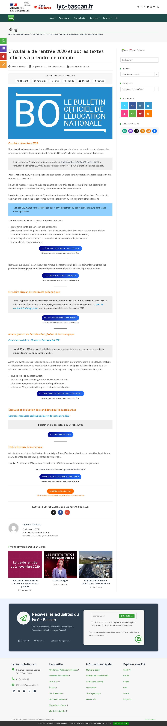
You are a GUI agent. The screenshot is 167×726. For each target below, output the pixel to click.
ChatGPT (24, 81)
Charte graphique (93, 693)
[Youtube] (140, 113)
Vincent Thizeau (19, 66)
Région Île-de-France (57, 705)
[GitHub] (132, 113)
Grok (57, 81)
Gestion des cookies (94, 681)
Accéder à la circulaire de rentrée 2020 (60, 248)
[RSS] (148, 113)
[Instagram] (140, 105)
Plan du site (91, 699)
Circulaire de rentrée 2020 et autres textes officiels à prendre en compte (74, 34)
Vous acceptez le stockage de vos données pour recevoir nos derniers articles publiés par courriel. (113, 624)
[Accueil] (9, 34)
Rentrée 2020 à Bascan (60, 491)
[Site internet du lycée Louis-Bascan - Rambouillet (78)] (75, 7)
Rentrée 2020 (58, 66)
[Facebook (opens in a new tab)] (148, 6)
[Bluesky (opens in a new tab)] (141, 6)
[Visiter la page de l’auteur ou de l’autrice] (13, 528)
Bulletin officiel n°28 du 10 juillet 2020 (79, 162)
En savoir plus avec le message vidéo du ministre (59, 469)
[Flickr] (124, 113)
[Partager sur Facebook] (60, 512)
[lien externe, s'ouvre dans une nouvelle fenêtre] (20, 7)
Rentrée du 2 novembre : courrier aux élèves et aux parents (25, 583)
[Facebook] (132, 105)
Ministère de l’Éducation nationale (63, 670)
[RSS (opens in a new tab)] (157, 6)
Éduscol (52, 687)
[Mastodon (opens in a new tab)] (138, 6)
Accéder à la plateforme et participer (60, 477)
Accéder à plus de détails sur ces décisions (60, 393)
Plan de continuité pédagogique (60, 318)
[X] (124, 105)
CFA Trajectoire (55, 693)
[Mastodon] (14, 691)
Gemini (100, 81)
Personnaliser (120, 723)
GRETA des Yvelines (57, 699)
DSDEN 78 (53, 681)
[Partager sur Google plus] (67, 512)
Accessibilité (91, 687)
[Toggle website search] (116, 18)
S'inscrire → (127, 616)
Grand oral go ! (60, 580)
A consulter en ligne (60, 434)
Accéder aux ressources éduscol (60, 276)
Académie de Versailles (58, 675)
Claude (70, 81)
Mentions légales (93, 670)
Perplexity (41, 81)
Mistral (85, 81)
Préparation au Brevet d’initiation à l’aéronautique (96, 582)
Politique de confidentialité (97, 675)
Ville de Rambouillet (57, 711)
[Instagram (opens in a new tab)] (151, 6)
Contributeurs (150, 719)
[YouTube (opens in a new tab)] (154, 6)
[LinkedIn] (148, 105)
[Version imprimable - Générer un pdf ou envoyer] (133, 50)
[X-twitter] (19, 691)
